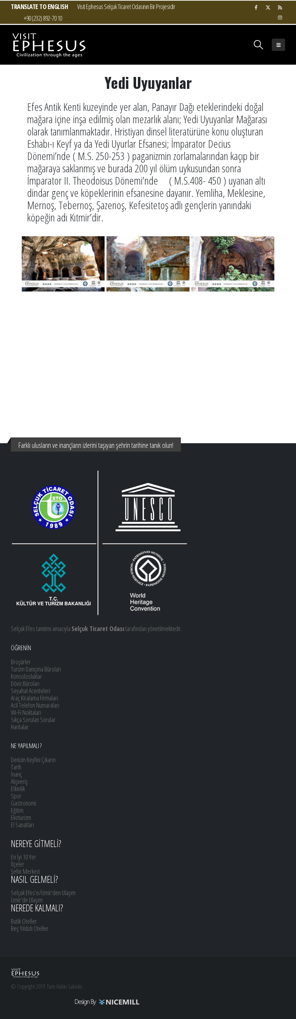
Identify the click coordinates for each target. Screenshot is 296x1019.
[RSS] (280, 7)
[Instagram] (280, 17)
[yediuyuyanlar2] (148, 264)
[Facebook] (256, 7)
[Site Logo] (49, 44)
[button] (258, 44)
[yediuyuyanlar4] (232, 264)
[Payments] (75, 1002)
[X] (268, 7)
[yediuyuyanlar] (63, 264)
